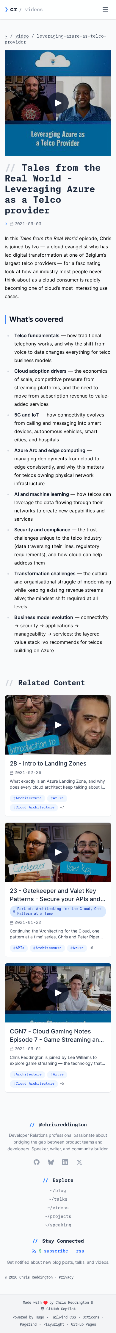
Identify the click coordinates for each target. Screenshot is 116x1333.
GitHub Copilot (60, 1309)
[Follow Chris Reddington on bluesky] (51, 1162)
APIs (20, 948)
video (22, 36)
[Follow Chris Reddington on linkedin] (65, 1162)
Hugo (40, 1317)
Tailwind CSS (63, 1317)
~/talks (58, 1199)
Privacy (66, 1277)
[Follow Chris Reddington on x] (79, 1162)
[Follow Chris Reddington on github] (36, 1162)
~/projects (58, 1217)
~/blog (58, 1191)
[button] (58, 103)
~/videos (58, 1208)
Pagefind (28, 1324)
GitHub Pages (83, 1324)
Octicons (91, 1317)
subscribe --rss (58, 1251)
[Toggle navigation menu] (105, 9)
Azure (58, 798)
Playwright (53, 1324)
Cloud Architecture (35, 807)
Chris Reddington (72, 1303)
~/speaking (58, 1225)
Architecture (29, 798)
